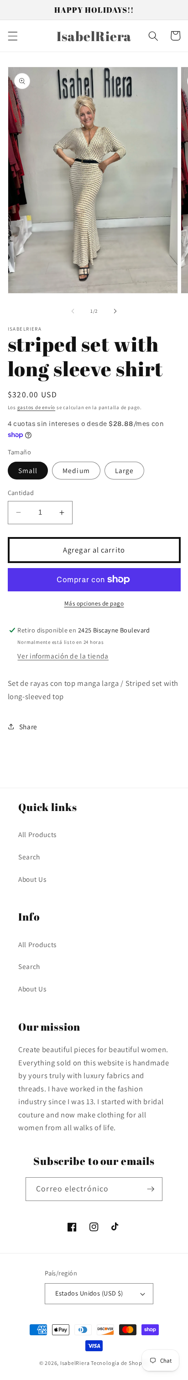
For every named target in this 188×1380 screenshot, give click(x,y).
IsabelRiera (74, 1362)
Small (28, 470)
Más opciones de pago (94, 603)
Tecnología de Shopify (120, 1362)
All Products (37, 834)
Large (124, 470)
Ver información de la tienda (62, 655)
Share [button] (28, 726)
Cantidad (21, 492)
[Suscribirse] (151, 1189)
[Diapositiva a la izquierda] (73, 311)
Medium (76, 470)
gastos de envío (36, 407)
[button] (12, 36)
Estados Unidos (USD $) (89, 1293)
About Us (32, 879)
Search (29, 856)
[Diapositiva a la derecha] (115, 311)
